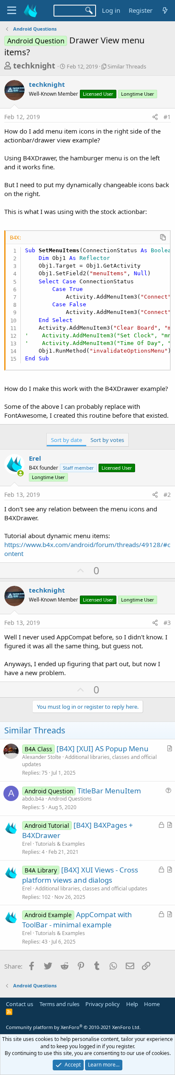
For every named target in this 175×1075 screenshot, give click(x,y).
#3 (167, 623)
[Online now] (21, 473)
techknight (34, 65)
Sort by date (66, 440)
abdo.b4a (33, 798)
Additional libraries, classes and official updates (89, 760)
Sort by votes (107, 440)
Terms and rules (59, 1004)
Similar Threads (126, 66)
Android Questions (70, 798)
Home (152, 1004)
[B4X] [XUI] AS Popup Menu (102, 748)
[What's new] (165, 10)
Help (132, 1004)
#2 (167, 494)
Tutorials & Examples (60, 843)
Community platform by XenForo (73, 1027)
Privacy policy (102, 1004)
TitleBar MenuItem (109, 791)
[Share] (155, 117)
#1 (167, 117)
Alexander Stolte (41, 757)
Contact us (19, 1004)
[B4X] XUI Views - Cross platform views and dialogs (80, 875)
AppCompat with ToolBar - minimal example (77, 920)
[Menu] (12, 10)
